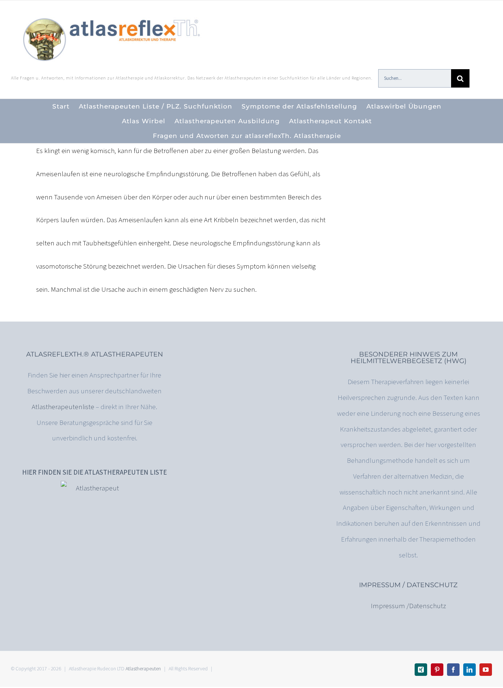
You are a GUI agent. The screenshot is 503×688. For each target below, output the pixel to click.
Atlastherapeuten (143, 669)
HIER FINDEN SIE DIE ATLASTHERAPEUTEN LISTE (94, 473)
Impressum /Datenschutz (408, 606)
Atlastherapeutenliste (63, 407)
